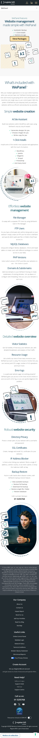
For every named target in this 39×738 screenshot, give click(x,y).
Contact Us (19, 608)
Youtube (23, 704)
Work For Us (19, 615)
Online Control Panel (19, 636)
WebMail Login (19, 640)
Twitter (19, 704)
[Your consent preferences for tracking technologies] (35, 734)
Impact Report (19, 611)
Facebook (15, 704)
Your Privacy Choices (21, 658)
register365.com (19, 723)
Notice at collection (10, 735)
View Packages (19, 38)
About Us (19, 604)
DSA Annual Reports (19, 654)
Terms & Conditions (19, 647)
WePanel (4, 8)
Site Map (19, 626)
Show (29, 718)
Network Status (19, 644)
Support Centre (19, 690)
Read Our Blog (19, 622)
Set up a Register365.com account (19, 669)
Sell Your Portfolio (19, 618)
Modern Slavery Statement (19, 651)
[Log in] (27, 3)
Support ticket (19, 684)
